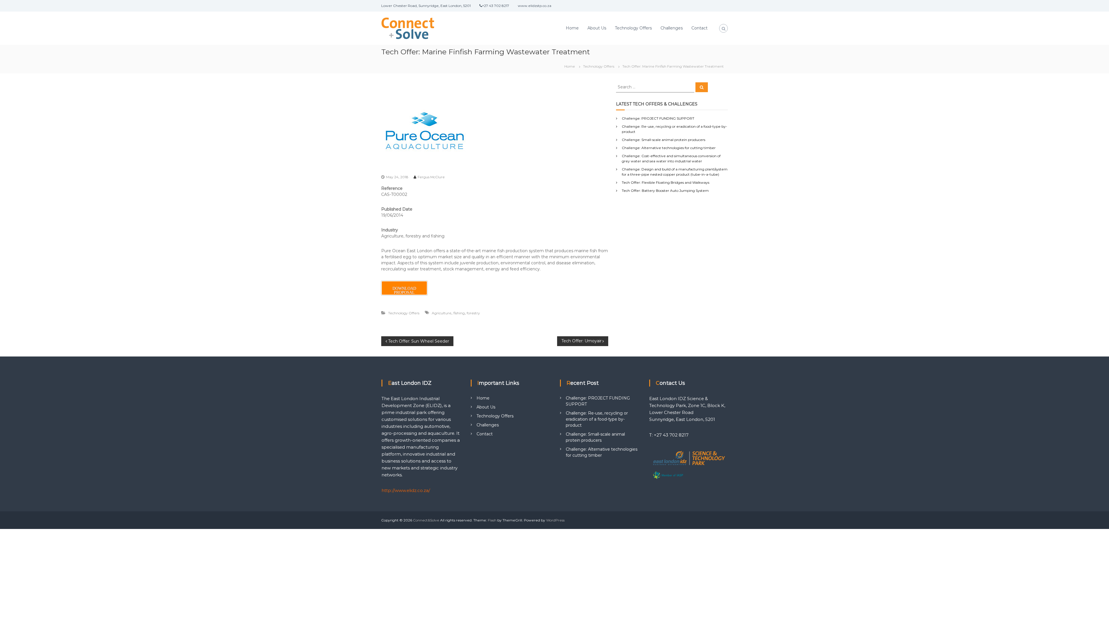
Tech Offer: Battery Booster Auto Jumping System (665, 190)
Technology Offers (633, 28)
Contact (699, 28)
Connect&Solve (426, 520)
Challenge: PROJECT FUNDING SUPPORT (658, 118)
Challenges (671, 28)
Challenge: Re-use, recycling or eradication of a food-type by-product (597, 419)
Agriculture (441, 313)
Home (572, 28)
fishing (459, 313)
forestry (473, 313)
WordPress (555, 520)
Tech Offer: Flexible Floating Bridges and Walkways (665, 182)
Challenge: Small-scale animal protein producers (663, 140)
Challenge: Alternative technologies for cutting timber (669, 148)
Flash (492, 520)
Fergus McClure (431, 177)
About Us (596, 28)
